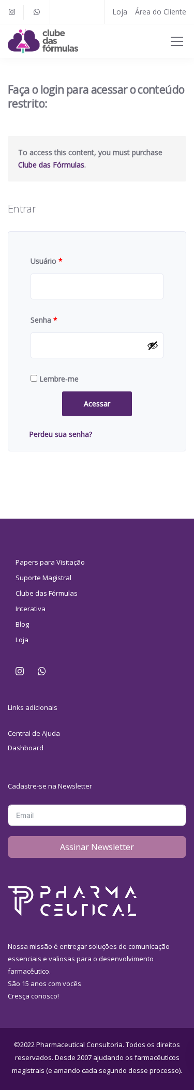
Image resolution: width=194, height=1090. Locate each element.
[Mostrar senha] (152, 345)
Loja (119, 12)
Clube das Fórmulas (51, 165)
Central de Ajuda (34, 733)
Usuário (47, 261)
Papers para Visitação (50, 562)
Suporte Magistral (43, 577)
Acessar (97, 403)
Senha (44, 320)
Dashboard (25, 747)
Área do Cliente (160, 12)
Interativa (31, 608)
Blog (22, 624)
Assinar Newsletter (97, 847)
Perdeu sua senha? (60, 434)
